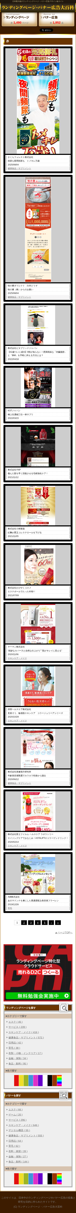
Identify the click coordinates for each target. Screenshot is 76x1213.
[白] (45, 1084)
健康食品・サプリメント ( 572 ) (26, 1037)
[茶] (54, 1084)
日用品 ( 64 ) (15, 1140)
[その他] (59, 1084)
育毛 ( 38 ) (14, 1048)
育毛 (10, 908)
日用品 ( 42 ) (15, 1042)
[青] (30, 1084)
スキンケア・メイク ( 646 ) (23, 1125)
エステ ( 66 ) (15, 1109)
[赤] (16, 1084)
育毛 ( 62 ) (14, 1146)
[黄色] (21, 1084)
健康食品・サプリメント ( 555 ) (26, 1135)
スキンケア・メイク (17, 658)
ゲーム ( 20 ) (15, 1114)
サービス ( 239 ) (17, 1027)
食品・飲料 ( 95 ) (18, 1063)
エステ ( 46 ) (15, 1021)
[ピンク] (35, 1084)
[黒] (50, 1084)
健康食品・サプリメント (19, 168)
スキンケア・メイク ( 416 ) (23, 1032)
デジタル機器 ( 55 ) (19, 1130)
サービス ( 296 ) (17, 1119)
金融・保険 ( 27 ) (18, 1156)
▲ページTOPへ (63, 932)
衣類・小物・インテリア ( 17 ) (25, 1053)
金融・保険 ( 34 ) (18, 1058)
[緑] (26, 1084)
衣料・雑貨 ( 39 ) (18, 1151)
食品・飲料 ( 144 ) (18, 1161)
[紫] (40, 1084)
